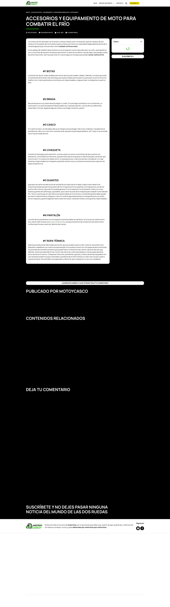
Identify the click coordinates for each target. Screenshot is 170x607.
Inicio (28, 12)
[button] (141, 41)
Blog (95, 3)
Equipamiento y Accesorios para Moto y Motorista (60, 12)
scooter (62, 222)
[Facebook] (142, 528)
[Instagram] (138, 528)
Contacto (119, 3)
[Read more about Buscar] (126, 3)
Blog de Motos (36, 12)
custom (53, 222)
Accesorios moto (47, 32)
